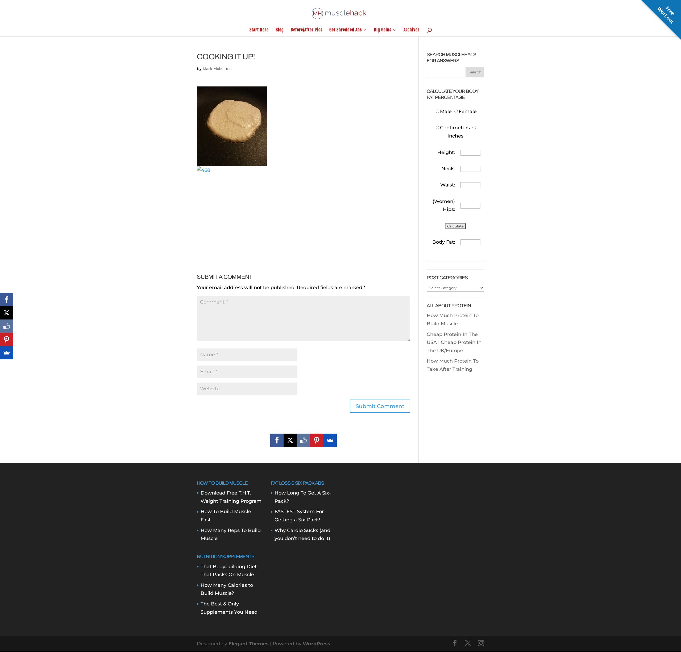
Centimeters (455, 128)
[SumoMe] (330, 440)
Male (446, 111)
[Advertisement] (303, 211)
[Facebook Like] (303, 440)
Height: (446, 152)
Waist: (447, 185)
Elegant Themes (249, 644)
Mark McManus (217, 68)
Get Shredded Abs (345, 30)
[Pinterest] (316, 440)
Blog (280, 30)
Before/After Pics (306, 30)
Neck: (448, 169)
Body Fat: (443, 242)
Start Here (259, 30)
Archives (412, 30)
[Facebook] (277, 440)
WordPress (316, 644)
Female (468, 111)
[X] (290, 440)
